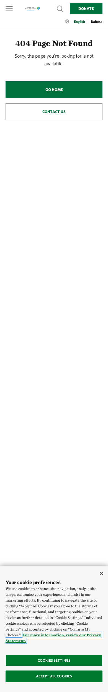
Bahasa (96, 22)
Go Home (54, 89)
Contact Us (54, 111)
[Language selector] (67, 22)
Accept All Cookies (54, 676)
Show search (60, 8)
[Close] (101, 573)
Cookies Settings (54, 660)
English (79, 22)
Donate (86, 8)
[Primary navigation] (9, 7)
